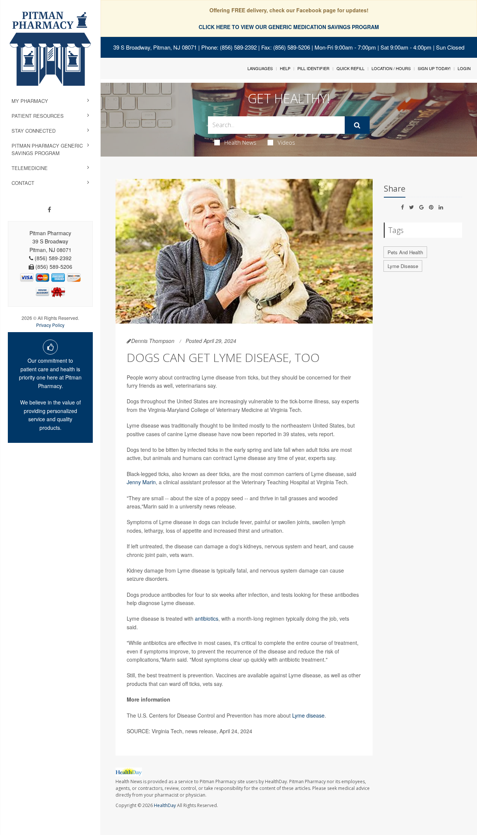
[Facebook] (49, 209)
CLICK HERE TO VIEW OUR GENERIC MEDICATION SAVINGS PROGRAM (289, 27)
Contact (23, 182)
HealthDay (165, 805)
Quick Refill (350, 68)
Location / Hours (391, 68)
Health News (240, 142)
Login (464, 68)
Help (285, 68)
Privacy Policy (50, 325)
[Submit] (357, 125)
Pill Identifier (313, 68)
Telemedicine (30, 167)
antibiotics (206, 618)
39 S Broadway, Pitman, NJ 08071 (155, 47)
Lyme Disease (403, 266)
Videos (286, 142)
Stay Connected (34, 130)
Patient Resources (38, 115)
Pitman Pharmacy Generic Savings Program (47, 149)
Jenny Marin (141, 482)
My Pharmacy (30, 100)
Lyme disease (308, 715)
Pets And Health (405, 252)
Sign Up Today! (434, 68)
